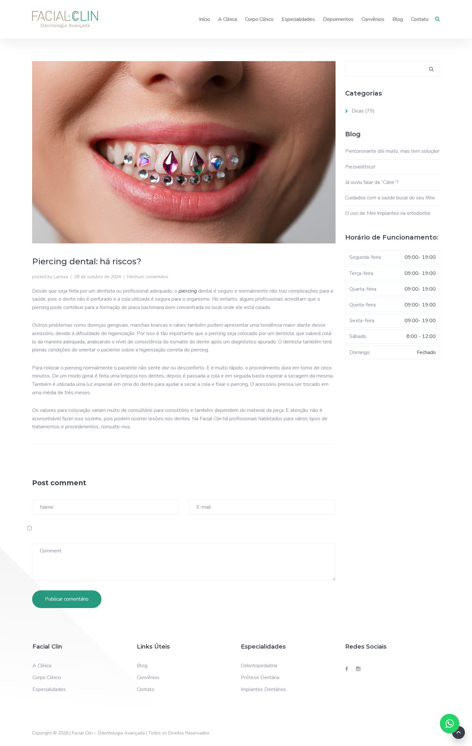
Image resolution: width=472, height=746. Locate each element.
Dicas (358, 110)
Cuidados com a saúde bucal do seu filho (390, 197)
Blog (397, 19)
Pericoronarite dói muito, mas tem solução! (392, 151)
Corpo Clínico (259, 19)
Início (204, 19)
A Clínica (227, 19)
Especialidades (298, 19)
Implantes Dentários (263, 689)
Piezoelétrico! (360, 166)
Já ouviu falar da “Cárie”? (372, 182)
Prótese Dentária (260, 677)
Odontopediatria (259, 665)
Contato (420, 19)
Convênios (373, 19)
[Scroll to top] (458, 732)
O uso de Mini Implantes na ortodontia (387, 213)
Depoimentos (338, 19)
